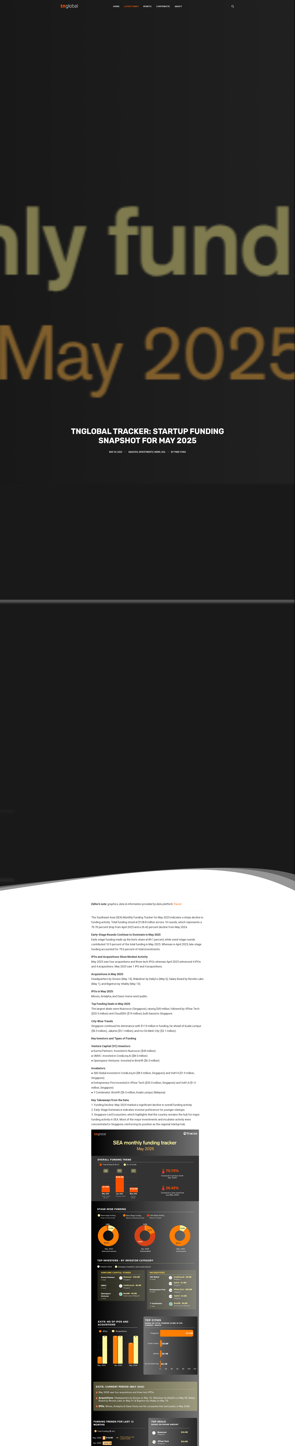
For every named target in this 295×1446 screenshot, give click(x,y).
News (157, 452)
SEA (163, 452)
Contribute (163, 6)
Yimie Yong (180, 452)
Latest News (131, 6)
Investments (146, 452)
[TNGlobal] (69, 6)
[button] (232, 6)
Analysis (133, 452)
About (178, 6)
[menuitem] (116, 6)
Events (147, 6)
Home (116, 6)
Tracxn (177, 904)
